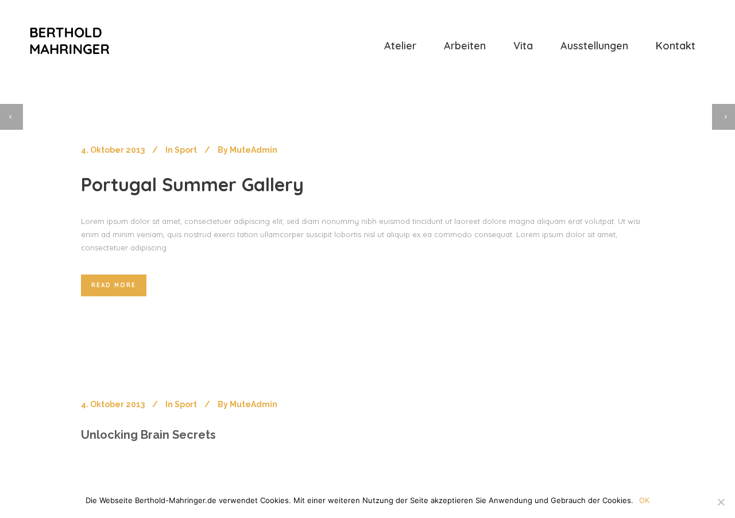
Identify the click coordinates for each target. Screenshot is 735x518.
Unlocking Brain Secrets (148, 435)
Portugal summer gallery (192, 184)
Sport (186, 149)
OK (644, 500)
